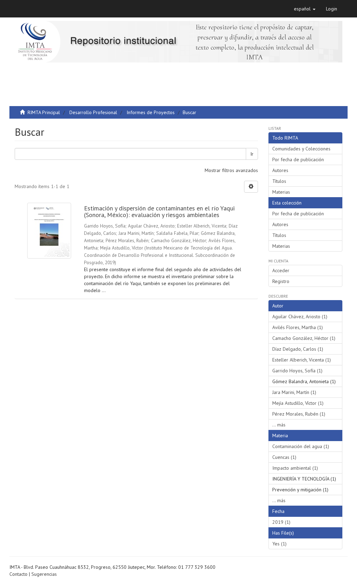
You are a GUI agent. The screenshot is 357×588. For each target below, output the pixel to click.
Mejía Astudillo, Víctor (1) (298, 403)
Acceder (280, 270)
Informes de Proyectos (151, 112)
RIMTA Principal (44, 112)
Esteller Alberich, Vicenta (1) (301, 360)
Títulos (279, 181)
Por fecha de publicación (298, 159)
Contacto (18, 574)
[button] (305, 8)
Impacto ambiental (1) (295, 468)
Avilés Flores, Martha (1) (297, 327)
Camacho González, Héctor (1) (303, 338)
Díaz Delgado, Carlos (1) (297, 349)
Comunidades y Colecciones (301, 149)
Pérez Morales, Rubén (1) (298, 414)
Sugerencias (44, 574)
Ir (251, 154)
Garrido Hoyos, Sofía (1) (297, 370)
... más (279, 425)
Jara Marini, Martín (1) (294, 392)
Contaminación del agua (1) (300, 446)
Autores (280, 170)
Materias (281, 192)
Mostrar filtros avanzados (231, 170)
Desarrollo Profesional (93, 112)
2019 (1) (281, 522)
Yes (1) (279, 544)
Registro (280, 281)
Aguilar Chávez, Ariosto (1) (299, 316)
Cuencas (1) (284, 457)
